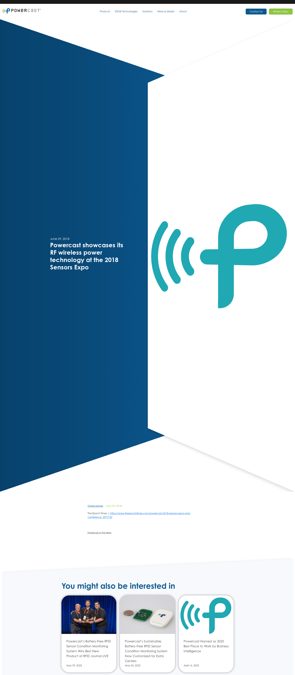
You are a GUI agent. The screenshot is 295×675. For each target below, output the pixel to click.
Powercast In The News (99, 532)
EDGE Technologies (126, 11)
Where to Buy (281, 11)
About (183, 11)
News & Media (165, 11)
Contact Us (256, 11)
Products (105, 11)
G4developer (95, 505)
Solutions (147, 11)
